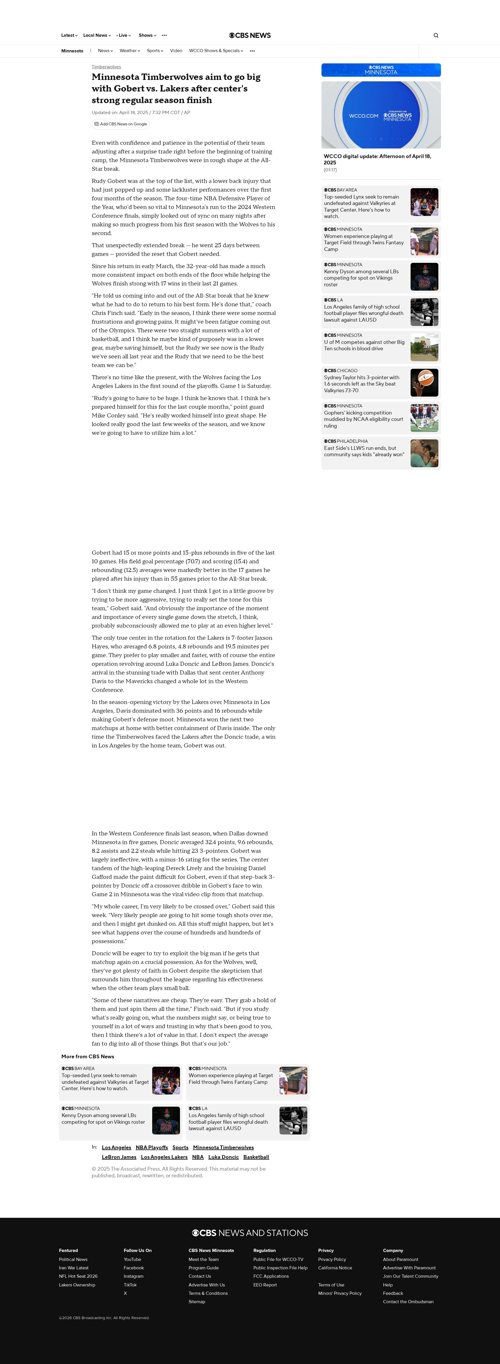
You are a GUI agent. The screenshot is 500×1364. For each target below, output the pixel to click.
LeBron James (119, 1157)
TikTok (130, 1285)
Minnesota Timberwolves (223, 1147)
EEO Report (265, 1285)
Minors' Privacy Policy (340, 1293)
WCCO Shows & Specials (215, 51)
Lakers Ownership (77, 1285)
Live (123, 35)
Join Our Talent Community (410, 1276)
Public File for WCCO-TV (278, 1259)
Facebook (134, 1268)
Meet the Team (204, 1259)
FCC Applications (271, 1276)
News (104, 51)
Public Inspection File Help (280, 1268)
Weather (129, 51)
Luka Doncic (223, 1157)
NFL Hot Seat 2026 (78, 1276)
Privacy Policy (332, 1259)
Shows (146, 35)
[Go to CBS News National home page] (250, 35)
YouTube (132, 1259)
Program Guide (204, 1268)
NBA (198, 1157)
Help (388, 1285)
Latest (68, 35)
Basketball (256, 1157)
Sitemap (197, 1301)
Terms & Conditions (208, 1293)
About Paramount (400, 1259)
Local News (96, 35)
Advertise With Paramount (409, 1268)
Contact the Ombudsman (408, 1301)
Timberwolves (106, 67)
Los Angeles (116, 1147)
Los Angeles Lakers (164, 1157)
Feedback (393, 1293)
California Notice (335, 1268)
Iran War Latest (74, 1268)
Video (176, 51)
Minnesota (72, 51)
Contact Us (200, 1276)
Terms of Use (331, 1285)
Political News (73, 1259)
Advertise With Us (207, 1285)
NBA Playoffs (152, 1147)
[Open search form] (436, 35)
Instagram (134, 1276)
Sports (154, 51)
